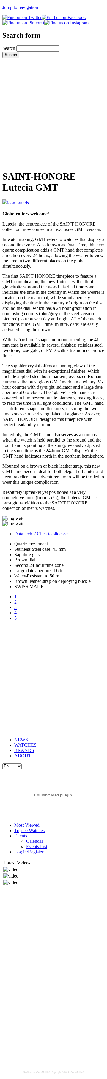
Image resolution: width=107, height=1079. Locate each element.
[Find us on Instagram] (66, 22)
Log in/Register (28, 851)
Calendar (34, 841)
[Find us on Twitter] (22, 17)
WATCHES (25, 745)
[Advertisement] (53, 111)
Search (9, 48)
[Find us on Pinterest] (23, 22)
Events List (36, 846)
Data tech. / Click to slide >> (41, 533)
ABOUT (22, 755)
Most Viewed (27, 825)
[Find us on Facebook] (64, 17)
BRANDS (24, 750)
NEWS (21, 739)
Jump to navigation (20, 7)
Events (20, 835)
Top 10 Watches (29, 830)
